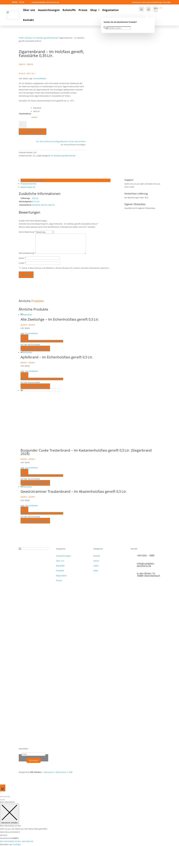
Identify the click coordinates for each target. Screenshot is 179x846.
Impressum (48, 772)
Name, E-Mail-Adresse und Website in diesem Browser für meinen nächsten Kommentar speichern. (66, 268)
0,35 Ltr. (35, 198)
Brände (28, 38)
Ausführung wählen (35, 348)
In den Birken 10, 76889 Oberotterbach (148, 574)
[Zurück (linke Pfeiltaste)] (1, 799)
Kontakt (28, 20)
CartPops (17, 844)
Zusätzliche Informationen (32, 180)
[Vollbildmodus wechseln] (6, 796)
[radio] (37, 108)
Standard (36, 205)
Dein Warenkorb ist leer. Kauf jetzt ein (17, 841)
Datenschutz (61, 772)
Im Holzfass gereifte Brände (45, 38)
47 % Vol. (36, 201)
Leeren (34, 117)
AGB (70, 772)
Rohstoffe (69, 10)
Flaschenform (25, 113)
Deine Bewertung (27, 232)
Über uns (29, 10)
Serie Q (51, 205)
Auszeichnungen (49, 10)
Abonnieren (33, 760)
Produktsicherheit (28, 183)
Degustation (110, 10)
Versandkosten (39, 78)
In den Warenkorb (33, 131)
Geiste (96, 561)
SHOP (21, 38)
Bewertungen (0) (28, 187)
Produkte (60, 570)
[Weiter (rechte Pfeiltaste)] (4, 799)
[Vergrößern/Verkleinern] (9, 796)
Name (22, 258)
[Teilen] (4, 796)
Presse (83, 10)
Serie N (44, 205)
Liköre (96, 565)
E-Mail (22, 263)
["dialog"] (89, 823)
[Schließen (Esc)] (1, 796)
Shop (93, 10)
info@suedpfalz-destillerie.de (146, 564)
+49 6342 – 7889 (145, 555)
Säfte (95, 570)
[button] (61, 141)
